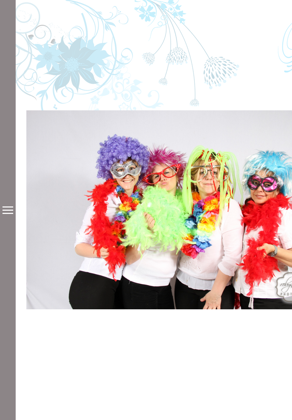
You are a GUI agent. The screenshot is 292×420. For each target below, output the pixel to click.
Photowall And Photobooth (176, 284)
